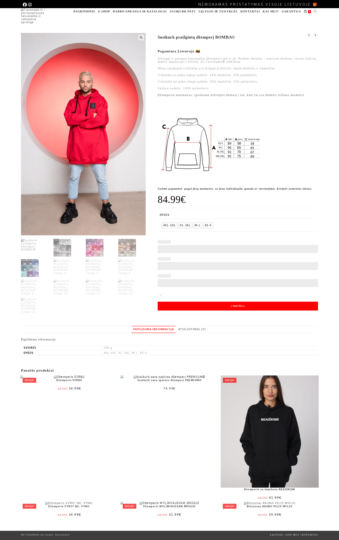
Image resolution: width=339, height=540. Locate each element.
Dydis (165, 215)
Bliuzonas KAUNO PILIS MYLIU (270, 506)
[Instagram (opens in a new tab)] (29, 5)
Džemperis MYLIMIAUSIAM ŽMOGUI (169, 506)
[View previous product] (309, 35)
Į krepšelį (238, 306)
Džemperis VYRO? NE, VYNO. (69, 506)
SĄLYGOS (276, 535)
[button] (141, 37)
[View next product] (315, 35)
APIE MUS (292, 535)
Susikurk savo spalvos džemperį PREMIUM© (169, 380)
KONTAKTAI (310, 535)
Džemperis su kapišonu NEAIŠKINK (269, 489)
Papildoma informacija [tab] (153, 329)
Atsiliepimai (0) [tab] (192, 329)
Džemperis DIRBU (69, 380)
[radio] (169, 225)
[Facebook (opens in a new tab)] (25, 5)
